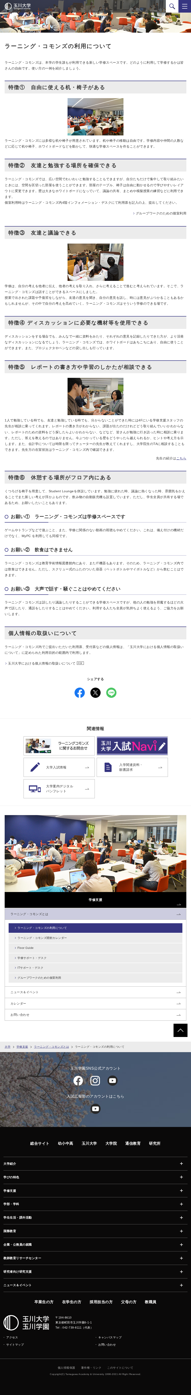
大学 (7, 1046)
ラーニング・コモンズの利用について (42, 928)
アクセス (12, 1337)
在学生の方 (72, 1302)
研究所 (155, 1143)
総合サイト (40, 1143)
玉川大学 (89, 1143)
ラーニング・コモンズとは (51, 1046)
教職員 (151, 1302)
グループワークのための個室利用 (161, 213)
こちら (181, 458)
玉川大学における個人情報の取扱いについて (41, 663)
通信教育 (133, 1143)
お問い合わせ (107, 1344)
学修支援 (22, 1046)
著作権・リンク (91, 1367)
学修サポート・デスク (32, 958)
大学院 (111, 1143)
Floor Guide (25, 948)
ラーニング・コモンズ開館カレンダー (42, 938)
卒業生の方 (44, 1302)
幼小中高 (65, 1143)
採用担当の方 (101, 1302)
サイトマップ (15, 1344)
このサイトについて (120, 1367)
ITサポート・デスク (30, 967)
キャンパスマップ (110, 1337)
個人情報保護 (66, 1367)
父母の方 (128, 1302)
